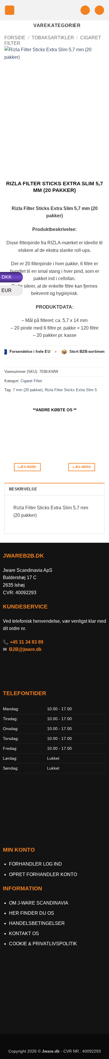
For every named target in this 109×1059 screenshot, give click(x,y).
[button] (9, 10)
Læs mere (27, 467)
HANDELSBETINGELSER (37, 923)
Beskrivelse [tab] (23, 489)
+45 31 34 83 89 (26, 642)
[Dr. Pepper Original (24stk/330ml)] (27, 435)
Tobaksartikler (53, 37)
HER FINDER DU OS (32, 913)
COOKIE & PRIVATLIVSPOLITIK (43, 943)
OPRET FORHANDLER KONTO (43, 874)
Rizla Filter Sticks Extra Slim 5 (71, 390)
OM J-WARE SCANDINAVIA (38, 902)
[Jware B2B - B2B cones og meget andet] (47, 10)
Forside (14, 37)
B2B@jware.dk (25, 649)
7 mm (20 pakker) (27, 390)
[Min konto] (85, 10)
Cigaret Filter (31, 381)
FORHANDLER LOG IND (35, 864)
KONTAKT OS (24, 933)
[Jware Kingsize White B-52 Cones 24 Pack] (81, 435)
